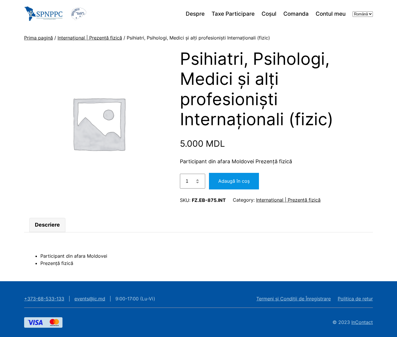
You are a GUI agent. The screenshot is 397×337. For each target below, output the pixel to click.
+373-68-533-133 (44, 299)
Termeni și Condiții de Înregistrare (293, 299)
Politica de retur (355, 299)
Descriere (47, 225)
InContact (362, 322)
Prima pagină (38, 38)
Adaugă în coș (234, 181)
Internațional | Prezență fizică (90, 38)
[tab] (47, 225)
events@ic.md (89, 299)
